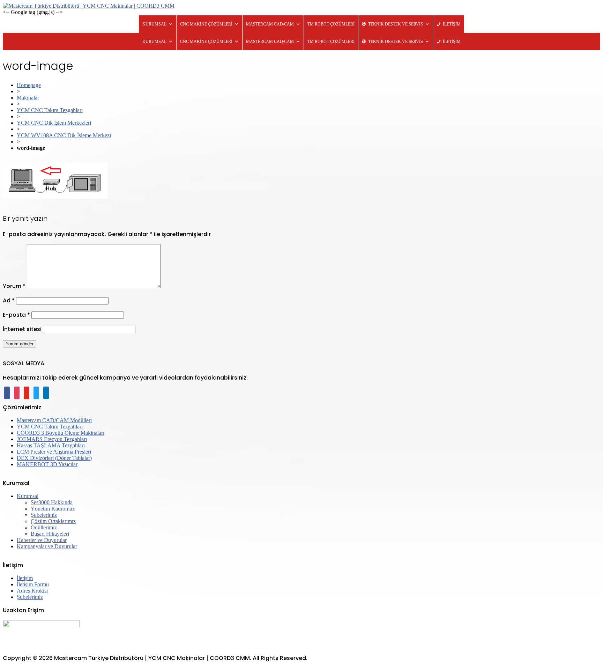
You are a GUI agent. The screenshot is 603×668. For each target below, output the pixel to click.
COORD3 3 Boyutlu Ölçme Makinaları (60, 433)
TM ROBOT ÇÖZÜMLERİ (331, 24)
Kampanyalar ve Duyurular (47, 546)
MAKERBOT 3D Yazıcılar (47, 464)
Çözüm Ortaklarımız (53, 521)
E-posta (16, 315)
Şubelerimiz (44, 515)
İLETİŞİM (452, 24)
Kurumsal (27, 496)
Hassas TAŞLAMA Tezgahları (51, 445)
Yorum (14, 286)
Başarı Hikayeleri (50, 534)
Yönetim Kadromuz (53, 509)
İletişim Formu (33, 584)
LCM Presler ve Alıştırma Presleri (54, 452)
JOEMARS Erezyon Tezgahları (52, 439)
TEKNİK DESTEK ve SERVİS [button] (395, 24)
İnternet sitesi (22, 329)
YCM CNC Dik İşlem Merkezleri (54, 123)
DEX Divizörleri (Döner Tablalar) (54, 458)
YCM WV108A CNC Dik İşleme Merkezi (64, 135)
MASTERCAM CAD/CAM (270, 24)
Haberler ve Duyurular (42, 540)
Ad (9, 300)
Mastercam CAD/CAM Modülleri (54, 420)
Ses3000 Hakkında (52, 502)
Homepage (29, 85)
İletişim (25, 578)
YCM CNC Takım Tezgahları (50, 110)
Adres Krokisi (32, 591)
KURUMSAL (154, 24)
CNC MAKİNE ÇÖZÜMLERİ (206, 24)
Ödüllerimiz (44, 527)
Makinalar (28, 98)
